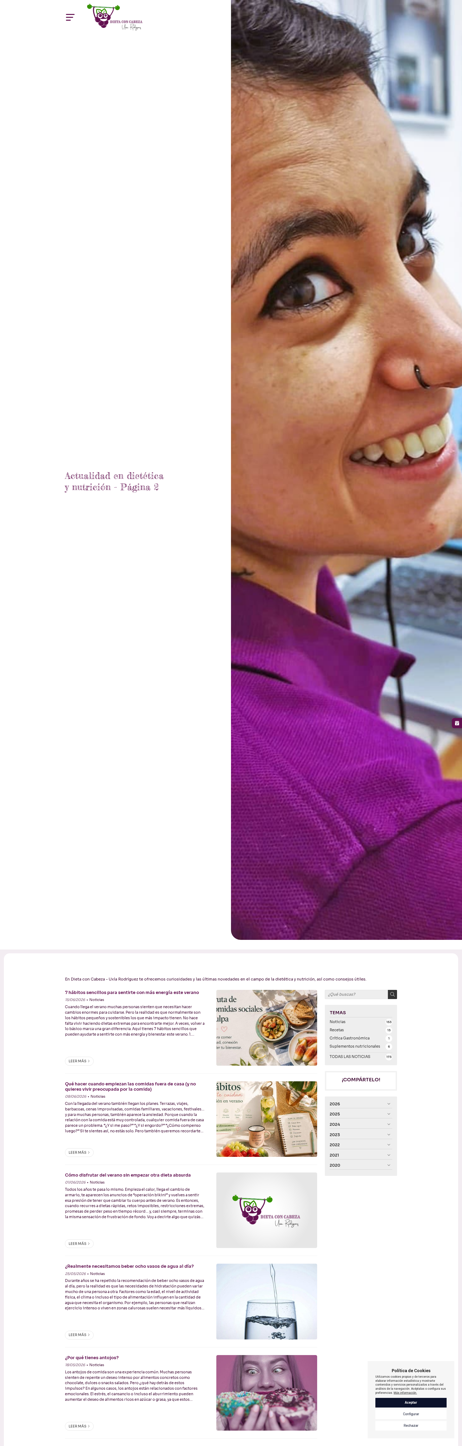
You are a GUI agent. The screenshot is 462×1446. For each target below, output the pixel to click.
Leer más (77, 1061)
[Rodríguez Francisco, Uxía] (114, 17)
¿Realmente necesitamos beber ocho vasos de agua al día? (129, 1266)
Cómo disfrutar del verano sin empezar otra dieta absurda (128, 1175)
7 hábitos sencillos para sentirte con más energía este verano (132, 992)
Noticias (96, 1000)
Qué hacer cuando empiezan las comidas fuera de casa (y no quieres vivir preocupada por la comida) (130, 1086)
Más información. (405, 1393)
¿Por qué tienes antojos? (92, 1357)
